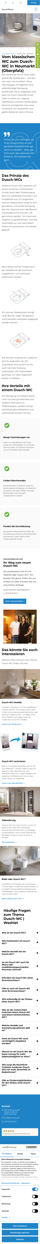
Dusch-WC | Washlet (25, 54)
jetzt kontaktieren (14, 601)
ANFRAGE (38, 62)
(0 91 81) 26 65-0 (13, 3)
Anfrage (34, 3)
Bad (13, 54)
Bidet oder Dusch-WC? (14, 879)
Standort (6, 3)
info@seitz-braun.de (21, 3)
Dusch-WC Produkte (11, 724)
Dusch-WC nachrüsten (13, 761)
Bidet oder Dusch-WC (12, 899)
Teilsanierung (9, 820)
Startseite (5, 54)
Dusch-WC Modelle (12, 702)
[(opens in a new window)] (38, 45)
